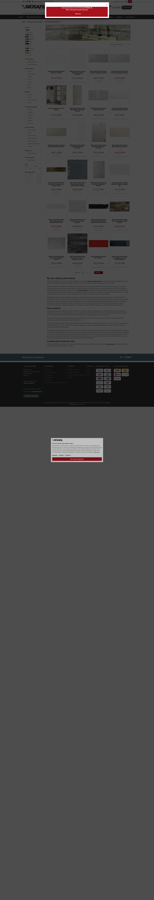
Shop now (78, 13)
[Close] (107, 5)
